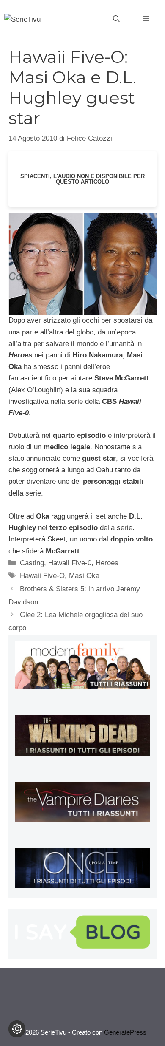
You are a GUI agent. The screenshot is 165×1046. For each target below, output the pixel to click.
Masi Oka (84, 576)
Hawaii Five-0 (69, 563)
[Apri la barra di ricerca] (116, 19)
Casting (32, 563)
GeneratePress (125, 1032)
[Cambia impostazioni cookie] (16, 1028)
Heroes (107, 563)
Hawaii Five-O (42, 576)
